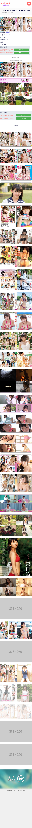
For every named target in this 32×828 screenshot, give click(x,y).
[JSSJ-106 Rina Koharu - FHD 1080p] (16, 289)
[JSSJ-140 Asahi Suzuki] (16, 432)
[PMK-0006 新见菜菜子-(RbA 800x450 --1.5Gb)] (16, 701)
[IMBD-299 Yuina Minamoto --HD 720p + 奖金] (16, 146)
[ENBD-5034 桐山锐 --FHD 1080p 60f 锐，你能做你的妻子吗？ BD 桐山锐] (16, 243)
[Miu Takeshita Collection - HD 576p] (16, 203)
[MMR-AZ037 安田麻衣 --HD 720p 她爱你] (16, 309)
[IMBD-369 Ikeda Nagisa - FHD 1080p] (16, 718)
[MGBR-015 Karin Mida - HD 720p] (16, 366)
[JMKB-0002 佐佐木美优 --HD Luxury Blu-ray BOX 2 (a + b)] (16, 618)
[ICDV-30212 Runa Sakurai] (16, 535)
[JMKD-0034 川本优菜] (16, 638)
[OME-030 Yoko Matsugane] (16, 392)
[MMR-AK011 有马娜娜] (16, 349)
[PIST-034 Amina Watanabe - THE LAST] (16, 512)
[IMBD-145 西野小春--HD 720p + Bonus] (16, 162)
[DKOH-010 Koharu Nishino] (16, 764)
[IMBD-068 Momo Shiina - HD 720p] (16, 741)
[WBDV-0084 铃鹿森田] (16, 575)
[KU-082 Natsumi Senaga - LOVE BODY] (16, 452)
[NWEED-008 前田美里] (16, 472)
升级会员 (21, 53)
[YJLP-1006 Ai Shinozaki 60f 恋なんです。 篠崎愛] (16, 226)
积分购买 (21, 49)
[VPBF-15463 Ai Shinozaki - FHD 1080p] (16, 329)
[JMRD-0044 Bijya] (16, 595)
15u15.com (22, 790)
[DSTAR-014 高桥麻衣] (16, 492)
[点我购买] (8, 32)
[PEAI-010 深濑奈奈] (16, 661)
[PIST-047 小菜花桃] (16, 681)
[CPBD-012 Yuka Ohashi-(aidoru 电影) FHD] (16, 180)
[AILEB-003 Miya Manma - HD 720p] (16, 412)
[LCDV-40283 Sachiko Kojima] (16, 266)
